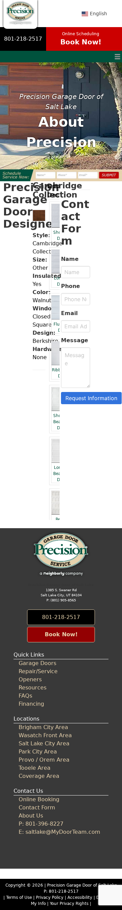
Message (74, 340)
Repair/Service (38, 671)
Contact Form (37, 807)
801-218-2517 (23, 39)
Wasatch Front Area (45, 735)
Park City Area (38, 751)
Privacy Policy (49, 897)
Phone (70, 286)
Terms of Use (19, 897)
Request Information (91, 398)
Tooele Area (34, 768)
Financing (31, 704)
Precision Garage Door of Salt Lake (82, 885)
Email (69, 313)
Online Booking (39, 799)
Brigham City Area (43, 727)
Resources (32, 687)
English (98, 13)
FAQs (25, 695)
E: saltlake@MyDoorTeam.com (59, 832)
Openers (30, 679)
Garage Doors (37, 663)
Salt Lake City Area (44, 743)
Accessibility (79, 897)
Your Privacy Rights (69, 903)
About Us (31, 815)
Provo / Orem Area (44, 760)
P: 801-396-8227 (41, 824)
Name (70, 259)
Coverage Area (39, 776)
